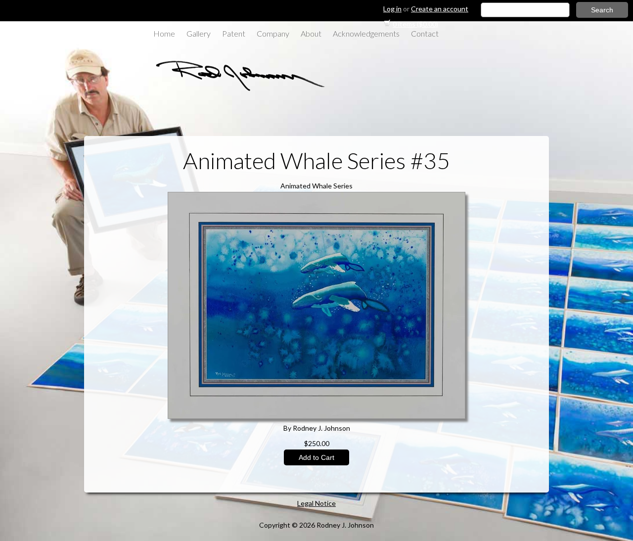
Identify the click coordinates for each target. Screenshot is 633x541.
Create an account (439, 8)
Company (273, 33)
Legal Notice (316, 503)
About (311, 33)
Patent (233, 33)
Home (164, 33)
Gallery (198, 33)
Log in (392, 8)
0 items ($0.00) (415, 24)
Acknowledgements (366, 33)
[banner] (234, 90)
